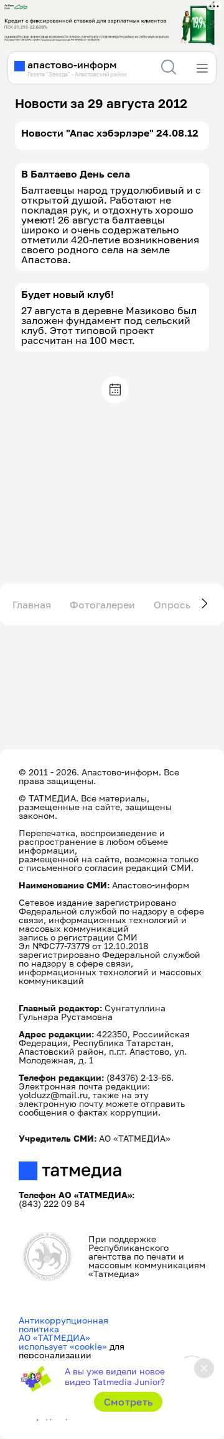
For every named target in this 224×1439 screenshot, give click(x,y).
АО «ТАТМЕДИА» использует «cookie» (63, 1341)
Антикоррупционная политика (63, 1324)
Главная (31, 604)
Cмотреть (128, 1402)
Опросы (173, 604)
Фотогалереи (102, 604)
